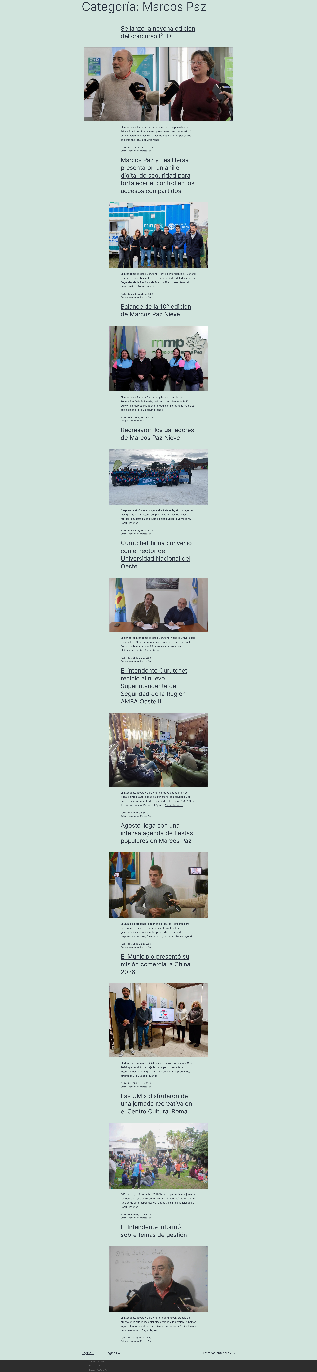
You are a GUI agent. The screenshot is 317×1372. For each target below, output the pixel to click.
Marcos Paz (145, 150)
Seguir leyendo (151, 139)
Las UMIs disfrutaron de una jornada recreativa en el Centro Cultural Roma (156, 1103)
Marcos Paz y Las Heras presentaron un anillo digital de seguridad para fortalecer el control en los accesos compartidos (157, 175)
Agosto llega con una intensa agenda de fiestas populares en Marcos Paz (157, 833)
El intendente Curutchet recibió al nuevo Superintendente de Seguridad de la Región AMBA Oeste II (154, 686)
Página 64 (113, 1353)
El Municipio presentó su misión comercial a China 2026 (155, 964)
